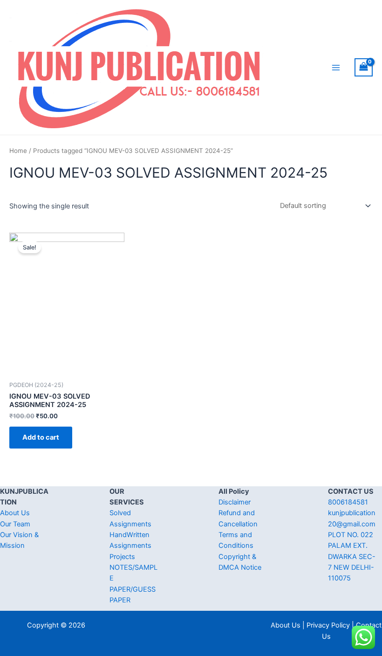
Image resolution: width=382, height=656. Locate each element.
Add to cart (40, 437)
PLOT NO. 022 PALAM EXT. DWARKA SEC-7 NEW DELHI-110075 (351, 556)
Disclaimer (234, 502)
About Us (15, 513)
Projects (122, 556)
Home (18, 150)
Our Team (15, 524)
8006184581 (348, 502)
